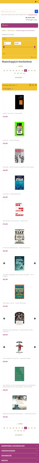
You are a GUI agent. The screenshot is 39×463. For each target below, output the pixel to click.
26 (4, 70)
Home (4, 30)
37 (15, 73)
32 (22, 70)
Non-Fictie (11, 30)
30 (16, 70)
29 (13, 70)
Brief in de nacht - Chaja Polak (12, 113)
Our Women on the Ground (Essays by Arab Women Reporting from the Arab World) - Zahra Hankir (19, 386)
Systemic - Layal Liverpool (11, 140)
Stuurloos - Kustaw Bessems (12, 194)
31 (19, 70)
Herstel (34, 57)
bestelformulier (33, 14)
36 (34, 70)
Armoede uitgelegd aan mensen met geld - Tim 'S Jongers (18, 275)
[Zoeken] (36, 11)
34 (28, 70)
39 (21, 73)
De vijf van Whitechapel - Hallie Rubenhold (16, 248)
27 (7, 70)
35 (31, 70)
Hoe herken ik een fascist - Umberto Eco (15, 221)
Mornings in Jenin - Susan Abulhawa (14, 303)
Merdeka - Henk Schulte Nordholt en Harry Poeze (18, 167)
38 (18, 73)
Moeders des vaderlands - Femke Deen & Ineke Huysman (18, 330)
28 (10, 70)
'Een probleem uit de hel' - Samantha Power (17, 358)
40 (24, 73)
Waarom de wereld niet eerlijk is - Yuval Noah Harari (19, 414)
